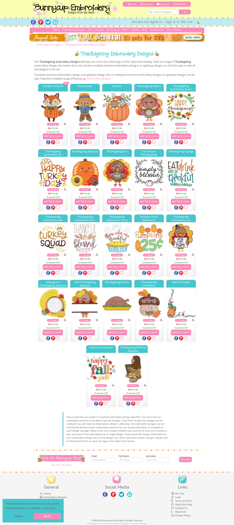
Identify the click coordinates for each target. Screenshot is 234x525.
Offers (125, 30)
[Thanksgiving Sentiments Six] (53, 172)
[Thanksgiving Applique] (85, 172)
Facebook (48, 142)
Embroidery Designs (73, 30)
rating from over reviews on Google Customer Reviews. (117, 523)
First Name (124, 456)
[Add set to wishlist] (58, 143)
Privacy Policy (183, 515)
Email (94, 456)
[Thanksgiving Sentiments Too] (181, 238)
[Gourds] (117, 107)
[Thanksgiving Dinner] (117, 303)
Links (178, 497)
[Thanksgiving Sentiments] (149, 303)
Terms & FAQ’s (183, 501)
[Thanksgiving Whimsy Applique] (133, 368)
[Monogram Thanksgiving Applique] (53, 303)
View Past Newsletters (61, 464)
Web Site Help (183, 504)
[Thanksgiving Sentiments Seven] (181, 107)
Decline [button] (19, 516)
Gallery (135, 30)
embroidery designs (98, 78)
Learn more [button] (49, 508)
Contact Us (181, 508)
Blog (144, 30)
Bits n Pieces (174, 30)
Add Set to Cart (52, 136)
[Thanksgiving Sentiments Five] (53, 238)
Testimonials (156, 30)
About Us (180, 512)
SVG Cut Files (96, 30)
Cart (133, 4)
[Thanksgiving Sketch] (149, 107)
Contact (164, 4)
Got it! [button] (47, 516)
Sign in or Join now (179, 22)
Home (56, 30)
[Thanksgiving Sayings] (181, 172)
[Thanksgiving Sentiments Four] (85, 238)
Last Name (151, 456)
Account (147, 4)
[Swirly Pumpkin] (181, 303)
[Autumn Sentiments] (101, 368)
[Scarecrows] (85, 107)
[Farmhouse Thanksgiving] (149, 172)
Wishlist (181, 4)
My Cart (179, 493)
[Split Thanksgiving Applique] (85, 303)
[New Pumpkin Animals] (53, 107)
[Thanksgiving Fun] (117, 172)
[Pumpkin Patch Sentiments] (149, 238)
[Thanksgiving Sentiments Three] (117, 238)
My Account (113, 30)
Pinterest (53, 142)
